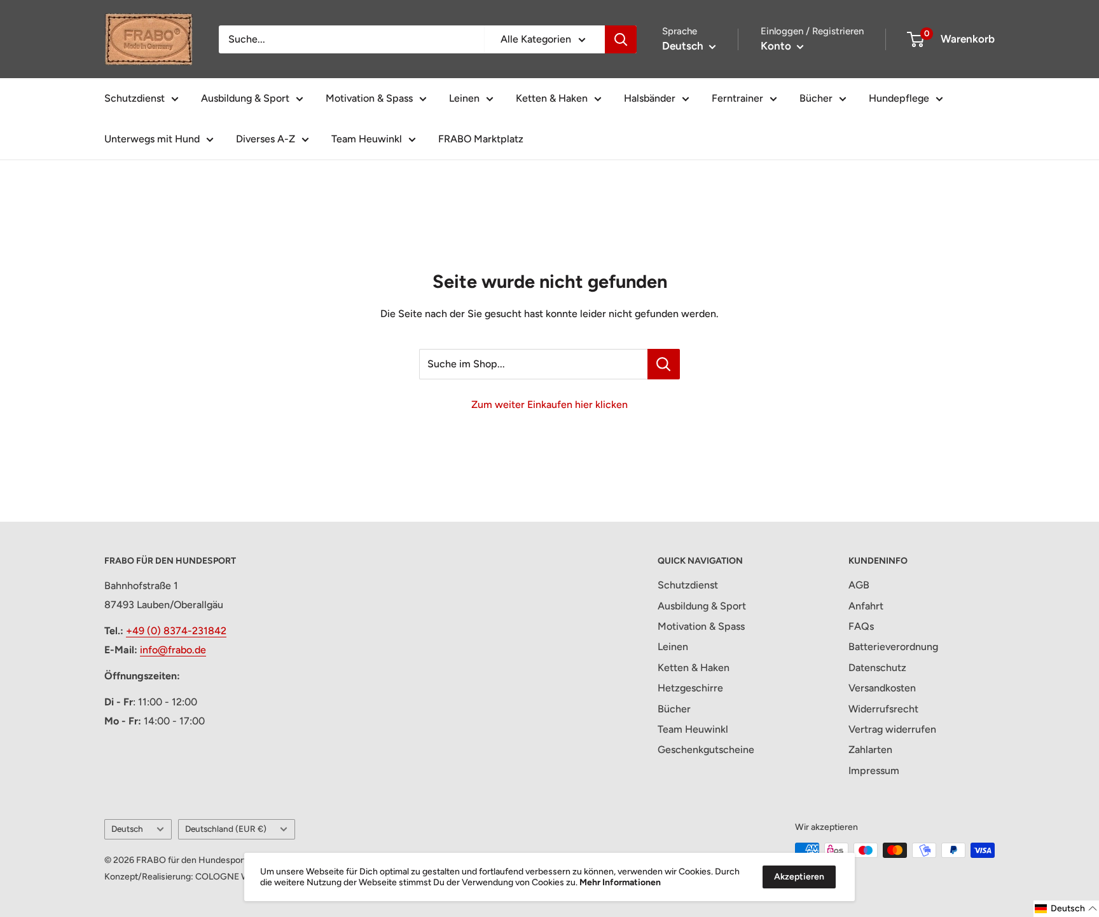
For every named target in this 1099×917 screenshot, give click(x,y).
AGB (858, 585)
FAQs (861, 626)
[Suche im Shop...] (663, 364)
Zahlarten (870, 750)
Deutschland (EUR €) (225, 829)
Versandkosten (882, 688)
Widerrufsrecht (883, 709)
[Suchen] (621, 39)
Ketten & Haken (552, 98)
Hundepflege (899, 98)
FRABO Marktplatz (480, 139)
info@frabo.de (173, 650)
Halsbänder (649, 98)
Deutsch (127, 829)
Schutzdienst (134, 98)
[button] (1066, 908)
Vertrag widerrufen (892, 729)
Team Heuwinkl (366, 139)
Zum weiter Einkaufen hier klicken (549, 404)
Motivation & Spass (369, 98)
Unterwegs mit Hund (152, 139)
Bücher (816, 98)
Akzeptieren (799, 876)
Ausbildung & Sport (245, 98)
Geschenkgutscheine (706, 750)
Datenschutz (877, 668)
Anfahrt (865, 606)
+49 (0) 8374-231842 (176, 631)
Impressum (873, 770)
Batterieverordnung (893, 647)
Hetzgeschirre (690, 688)
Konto (777, 45)
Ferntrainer (737, 98)
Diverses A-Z (265, 139)
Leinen (464, 98)
